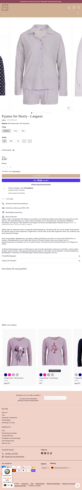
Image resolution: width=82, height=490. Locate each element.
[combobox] (41, 13)
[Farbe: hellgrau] (5, 307)
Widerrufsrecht (40, 483)
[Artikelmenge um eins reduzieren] (3, 167)
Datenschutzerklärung (53, 483)
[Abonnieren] (64, 398)
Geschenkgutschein (8, 441)
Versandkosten (16, 171)
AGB (31, 483)
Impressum (24, 483)
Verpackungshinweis (19, 485)
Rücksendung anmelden (9, 433)
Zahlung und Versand (68, 483)
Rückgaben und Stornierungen (11, 438)
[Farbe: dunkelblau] (5, 374)
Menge (4, 163)
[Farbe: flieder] (13, 374)
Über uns (4, 412)
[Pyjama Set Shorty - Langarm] (15, 295)
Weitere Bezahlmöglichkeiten (41, 184)
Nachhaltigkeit (6, 420)
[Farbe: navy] (9, 307)
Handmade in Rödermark (9, 417)
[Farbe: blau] (13, 307)
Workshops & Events (8, 422)
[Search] (78, 13)
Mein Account (6, 443)
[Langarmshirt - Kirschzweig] (54, 357)
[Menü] (11, 469)
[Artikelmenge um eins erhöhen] (10, 167)
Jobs (3, 415)
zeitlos (14, 325)
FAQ (3, 430)
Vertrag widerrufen (7, 435)
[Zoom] (69, 108)
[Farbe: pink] (9, 374)
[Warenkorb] (73, 7)
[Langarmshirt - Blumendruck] (19, 357)
